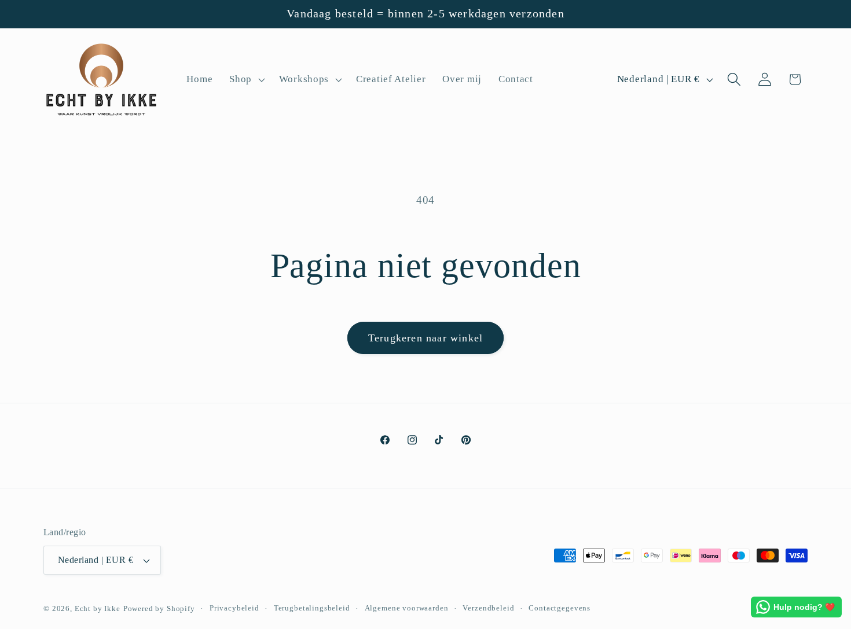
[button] (246, 79)
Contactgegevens (559, 608)
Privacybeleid (234, 608)
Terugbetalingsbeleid (312, 608)
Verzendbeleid (488, 608)
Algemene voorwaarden (407, 608)
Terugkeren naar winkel (425, 338)
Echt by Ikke (97, 608)
